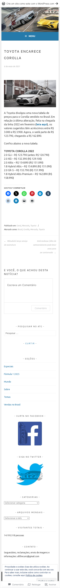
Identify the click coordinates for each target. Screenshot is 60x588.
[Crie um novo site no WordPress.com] (30, 3)
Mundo (7, 381)
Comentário (41, 308)
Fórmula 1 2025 (11, 374)
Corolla (26, 229)
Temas (7, 397)
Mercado (25, 226)
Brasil (20, 229)
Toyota (33, 226)
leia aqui (41, 124)
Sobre (7, 389)
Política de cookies (34, 575)
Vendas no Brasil (12, 404)
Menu (32, 36)
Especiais (8, 366)
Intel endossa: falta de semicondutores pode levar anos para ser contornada (44, 247)
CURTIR (30, 343)
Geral (18, 226)
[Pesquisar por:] (30, 333)
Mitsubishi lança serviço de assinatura (15, 243)
